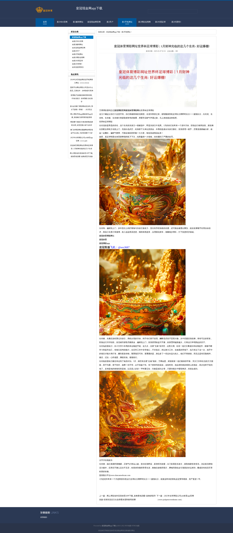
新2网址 (132, 531)
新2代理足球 (160, 22)
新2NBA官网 (62, 22)
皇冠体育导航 (103, 531)
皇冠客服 (126, 531)
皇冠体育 (111, 531)
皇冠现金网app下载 (113, 32)
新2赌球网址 (78, 22)
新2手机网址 (127, 22)
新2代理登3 (176, 22)
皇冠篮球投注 (43, 31)
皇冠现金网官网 (94, 22)
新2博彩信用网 (144, 22)
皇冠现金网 (118, 531)
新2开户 (110, 22)
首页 (45, 22)
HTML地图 (135, 526)
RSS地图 (128, 526)
